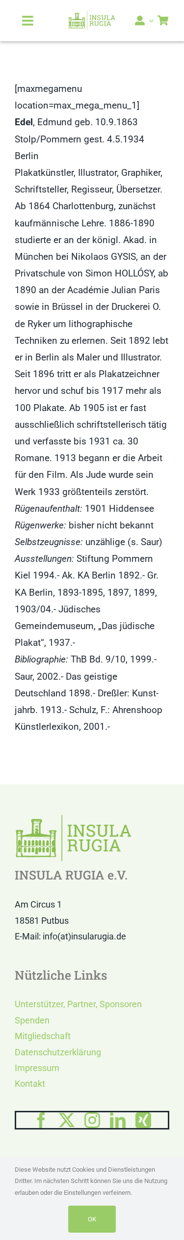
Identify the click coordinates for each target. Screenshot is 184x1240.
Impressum (37, 1068)
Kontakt (30, 1083)
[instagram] (92, 1120)
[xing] (143, 1120)
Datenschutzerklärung (58, 1052)
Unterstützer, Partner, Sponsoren (78, 1004)
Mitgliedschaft (43, 1036)
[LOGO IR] (92, 15)
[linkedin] (118, 1120)
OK (92, 1219)
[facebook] (41, 1120)
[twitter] (67, 1120)
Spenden (32, 1020)
